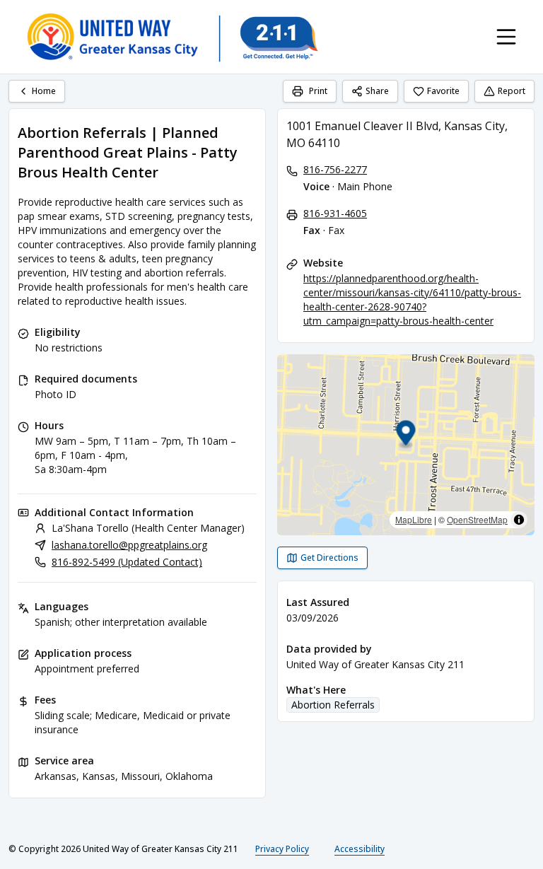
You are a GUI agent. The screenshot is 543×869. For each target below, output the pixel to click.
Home (44, 91)
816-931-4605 (335, 213)
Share (377, 91)
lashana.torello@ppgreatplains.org (129, 545)
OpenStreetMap (477, 519)
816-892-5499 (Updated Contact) (127, 561)
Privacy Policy (282, 849)
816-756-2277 (335, 169)
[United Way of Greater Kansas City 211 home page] (171, 36)
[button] (406, 435)
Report (511, 91)
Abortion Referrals (333, 704)
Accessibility (359, 849)
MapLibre (413, 519)
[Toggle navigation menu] (506, 36)
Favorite (443, 91)
